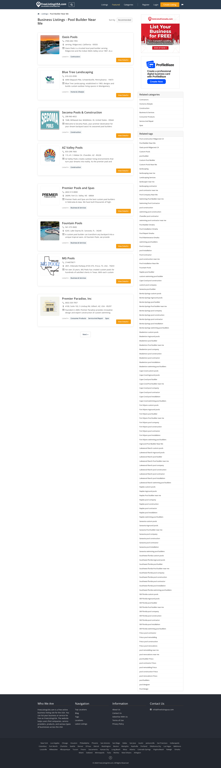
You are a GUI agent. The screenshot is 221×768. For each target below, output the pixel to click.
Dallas (125, 743)
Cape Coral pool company (149, 388)
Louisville (43, 749)
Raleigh (169, 749)
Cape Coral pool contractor (149, 392)
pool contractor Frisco (147, 663)
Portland (144, 746)
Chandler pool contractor (149, 216)
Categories (128, 4)
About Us (116, 709)
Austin (140, 743)
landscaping (143, 169)
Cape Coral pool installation (149, 396)
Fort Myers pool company (149, 422)
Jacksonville (150, 743)
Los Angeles (54, 743)
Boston (116, 746)
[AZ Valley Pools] (49, 155)
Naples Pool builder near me (150, 495)
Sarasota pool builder (147, 289)
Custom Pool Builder (147, 160)
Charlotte (63, 746)
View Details (123, 60)
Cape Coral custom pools (148, 371)
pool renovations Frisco (148, 676)
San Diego (116, 743)
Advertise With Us (120, 717)
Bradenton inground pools (149, 336)
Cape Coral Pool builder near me (151, 384)
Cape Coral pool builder (148, 379)
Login (155, 4)
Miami (81, 752)
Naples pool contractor (148, 508)
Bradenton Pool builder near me (151, 345)
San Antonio (105, 743)
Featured (116, 4)
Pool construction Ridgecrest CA (151, 139)
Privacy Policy (118, 724)
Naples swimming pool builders (151, 517)
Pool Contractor (145, 255)
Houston (73, 743)
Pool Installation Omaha (148, 229)
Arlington (137, 752)
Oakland (89, 752)
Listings (104, 4)
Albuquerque (65, 749)
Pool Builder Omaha (147, 225)
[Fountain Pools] (49, 230)
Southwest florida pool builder (151, 564)
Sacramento (93, 749)
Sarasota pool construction (149, 538)
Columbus (43, 746)
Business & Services (78, 208)
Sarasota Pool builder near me (150, 530)
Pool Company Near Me (148, 194)
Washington (106, 746)
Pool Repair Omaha (146, 233)
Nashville (134, 746)
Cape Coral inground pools (149, 375)
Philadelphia (84, 743)
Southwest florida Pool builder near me (154, 568)
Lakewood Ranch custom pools (151, 448)
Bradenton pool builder (148, 341)
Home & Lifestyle (77, 92)
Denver (80, 746)
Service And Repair (95, 318)
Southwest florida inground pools (152, 560)
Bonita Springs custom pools (150, 293)
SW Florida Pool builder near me (151, 607)
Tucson (75, 749)
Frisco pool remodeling (148, 637)
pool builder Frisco (146, 659)
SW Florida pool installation (149, 624)
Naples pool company (147, 500)
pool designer (144, 684)
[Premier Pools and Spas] (49, 195)
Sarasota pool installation (149, 547)
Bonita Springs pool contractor (151, 319)
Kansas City (104, 749)
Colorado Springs (144, 749)
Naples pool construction (149, 504)
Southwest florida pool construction (153, 577)
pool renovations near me (149, 654)
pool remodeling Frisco (148, 667)
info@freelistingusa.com (163, 709)
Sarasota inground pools (148, 525)
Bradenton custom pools (148, 332)
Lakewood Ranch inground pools (151, 452)
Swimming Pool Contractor (149, 203)
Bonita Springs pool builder (149, 302)
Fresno (83, 749)
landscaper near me (146, 182)
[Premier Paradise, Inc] (49, 306)
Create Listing (169, 4)
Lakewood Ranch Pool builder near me (154, 461)
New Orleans (126, 752)
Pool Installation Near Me (149, 263)
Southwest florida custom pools (151, 555)
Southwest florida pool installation (152, 586)
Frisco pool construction (148, 641)
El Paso (88, 746)
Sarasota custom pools (148, 521)
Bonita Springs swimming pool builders (154, 328)
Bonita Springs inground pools (150, 298)
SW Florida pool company (149, 611)
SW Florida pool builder (148, 603)
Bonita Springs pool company (150, 310)
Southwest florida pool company (151, 573)
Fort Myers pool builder (148, 414)
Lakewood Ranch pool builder (150, 457)
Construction (76, 132)
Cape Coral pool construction (150, 280)
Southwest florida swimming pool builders (155, 590)
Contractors (75, 56)
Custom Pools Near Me (148, 164)
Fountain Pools (145, 267)
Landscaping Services (147, 177)
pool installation (145, 250)
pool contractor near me (148, 190)
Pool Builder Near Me (147, 143)
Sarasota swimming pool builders (152, 551)
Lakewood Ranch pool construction (152, 470)
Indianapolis (174, 743)
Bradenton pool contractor (149, 358)
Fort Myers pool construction (150, 426)
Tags (77, 717)
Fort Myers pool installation (149, 435)
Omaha (177, 749)
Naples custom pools (147, 487)
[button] (182, 4)
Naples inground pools (148, 491)
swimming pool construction (150, 212)
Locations (79, 720)
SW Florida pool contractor (149, 620)
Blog (77, 713)
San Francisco (162, 743)
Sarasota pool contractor (148, 542)
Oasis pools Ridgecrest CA (149, 147)
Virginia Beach (158, 749)
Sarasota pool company (148, 534)
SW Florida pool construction (150, 616)
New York (44, 743)
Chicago (65, 743)
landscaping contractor (148, 186)
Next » (85, 334)
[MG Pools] (49, 265)
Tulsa (109, 752)
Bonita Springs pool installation (151, 323)
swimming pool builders (148, 242)
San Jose (133, 743)
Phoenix (95, 743)
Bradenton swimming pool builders (152, 366)
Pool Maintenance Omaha (149, 237)
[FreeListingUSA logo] (51, 4)
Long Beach (116, 749)
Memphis (125, 746)
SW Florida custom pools (148, 594)
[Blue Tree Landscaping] (49, 79)
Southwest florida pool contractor (152, 581)
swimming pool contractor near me (152, 220)
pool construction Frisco (148, 671)
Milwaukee (53, 749)
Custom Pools (144, 151)
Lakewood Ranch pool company (151, 465)
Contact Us (117, 713)
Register (145, 4)
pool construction (146, 207)
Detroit (96, 746)
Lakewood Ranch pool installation (152, 478)
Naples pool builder (146, 272)
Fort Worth (53, 746)
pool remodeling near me (149, 650)
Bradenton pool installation (149, 362)
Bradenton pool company (149, 349)
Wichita (116, 752)
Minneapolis (99, 752)
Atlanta (132, 749)
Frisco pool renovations (148, 646)
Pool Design (143, 689)
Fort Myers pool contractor (149, 431)
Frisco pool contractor (147, 633)
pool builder (144, 156)
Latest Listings (81, 724)
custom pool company (148, 285)
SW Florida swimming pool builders (152, 629)
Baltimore (177, 746)
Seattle (72, 746)
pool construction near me (149, 259)
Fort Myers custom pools (148, 405)
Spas (107, 318)
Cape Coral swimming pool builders (152, 401)
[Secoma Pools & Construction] (49, 120)
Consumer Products (78, 318)
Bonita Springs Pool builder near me (153, 306)
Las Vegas (167, 746)
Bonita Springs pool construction (151, 315)
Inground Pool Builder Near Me (151, 444)
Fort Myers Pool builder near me (151, 418)
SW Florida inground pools (149, 598)
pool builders (144, 680)
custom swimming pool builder (151, 276)
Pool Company (145, 246)
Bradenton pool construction (150, 354)
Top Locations (81, 709)
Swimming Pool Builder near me (151, 199)
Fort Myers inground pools (149, 409)
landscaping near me (147, 173)
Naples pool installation (148, 512)
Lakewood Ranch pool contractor (152, 474)
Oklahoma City (155, 746)
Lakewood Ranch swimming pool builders (155, 482)
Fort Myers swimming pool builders (152, 439)
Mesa (125, 749)
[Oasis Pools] (49, 44)
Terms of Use (118, 720)
